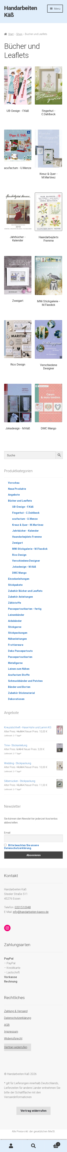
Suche (33, 1146)
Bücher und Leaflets (20, 500)
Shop (19, 34)
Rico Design (19, 554)
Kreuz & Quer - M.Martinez (27, 524)
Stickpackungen (17, 632)
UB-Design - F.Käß (23, 506)
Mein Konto (11, 1146)
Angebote (14, 494)
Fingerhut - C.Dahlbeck (25, 512)
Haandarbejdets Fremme (27, 536)
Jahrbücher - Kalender (25, 530)
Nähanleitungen (17, 638)
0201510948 (23, 907)
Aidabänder (15, 620)
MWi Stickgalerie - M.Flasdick (30, 548)
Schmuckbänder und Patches (25, 680)
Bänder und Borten (19, 687)
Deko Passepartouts (20, 650)
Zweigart (17, 542)
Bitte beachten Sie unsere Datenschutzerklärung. (21, 847)
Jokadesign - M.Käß (24, 566)
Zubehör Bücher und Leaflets (25, 590)
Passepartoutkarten (20, 657)
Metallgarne (15, 663)
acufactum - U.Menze (25, 518)
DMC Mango (19, 572)
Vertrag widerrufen (15, 1047)
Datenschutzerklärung (17, 1018)
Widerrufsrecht (13, 1038)
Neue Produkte (17, 488)
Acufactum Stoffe (18, 674)
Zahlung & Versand (16, 1011)
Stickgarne (14, 627)
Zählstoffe (14, 602)
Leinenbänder (16, 614)
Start (11, 34)
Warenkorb (52, 1142)
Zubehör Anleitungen (20, 596)
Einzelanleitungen (18, 578)
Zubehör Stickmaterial (21, 693)
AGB (7, 1025)
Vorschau (13, 482)
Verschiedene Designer (26, 560)
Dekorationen (16, 699)
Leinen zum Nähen (18, 668)
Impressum (11, 1031)
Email (7, 832)
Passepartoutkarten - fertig (24, 608)
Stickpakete (15, 584)
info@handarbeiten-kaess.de (31, 912)
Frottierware (15, 644)
